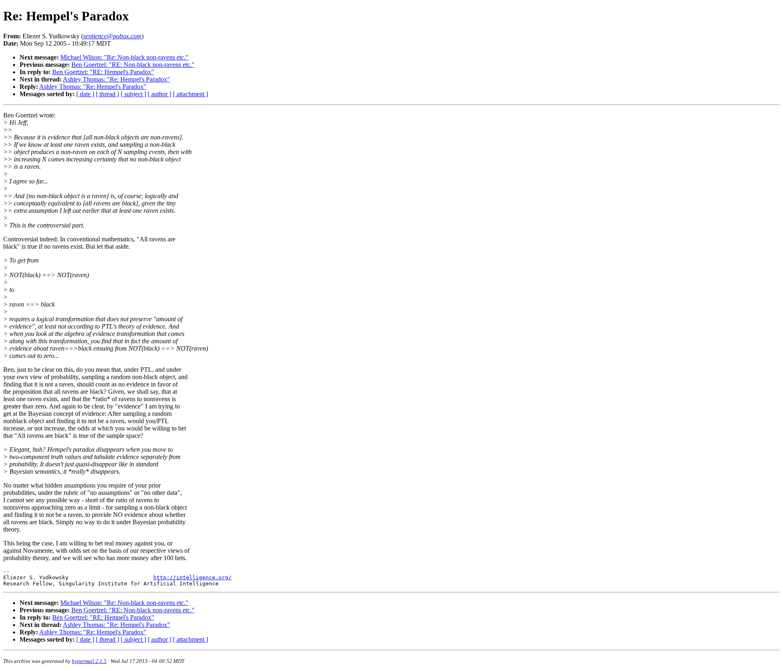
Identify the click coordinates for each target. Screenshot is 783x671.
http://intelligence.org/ (192, 577)
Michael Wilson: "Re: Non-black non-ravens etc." (124, 57)
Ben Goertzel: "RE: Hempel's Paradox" (103, 71)
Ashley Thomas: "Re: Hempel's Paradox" (116, 79)
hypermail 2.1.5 (89, 661)
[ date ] (85, 93)
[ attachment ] (190, 93)
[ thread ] (107, 93)
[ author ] (159, 93)
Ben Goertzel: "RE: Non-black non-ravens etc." (133, 64)
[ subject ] (133, 93)
